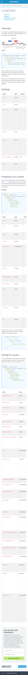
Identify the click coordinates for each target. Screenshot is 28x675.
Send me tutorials (14, 658)
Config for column (9, 19)
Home (3, 5)
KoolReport (3, 673)
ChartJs (9, 5)
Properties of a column (10, 18)
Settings (6, 16)
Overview (6, 14)
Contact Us (24, 673)
